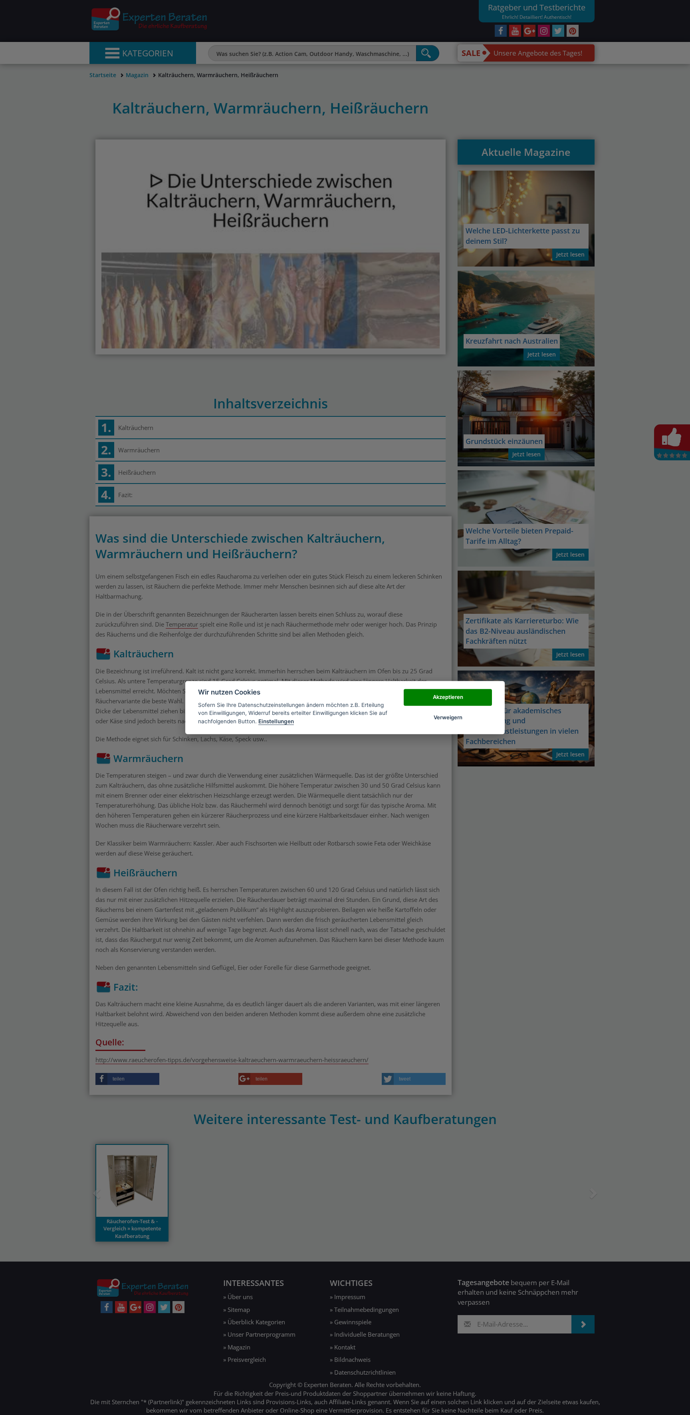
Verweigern (448, 717)
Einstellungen (276, 721)
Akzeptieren (448, 697)
